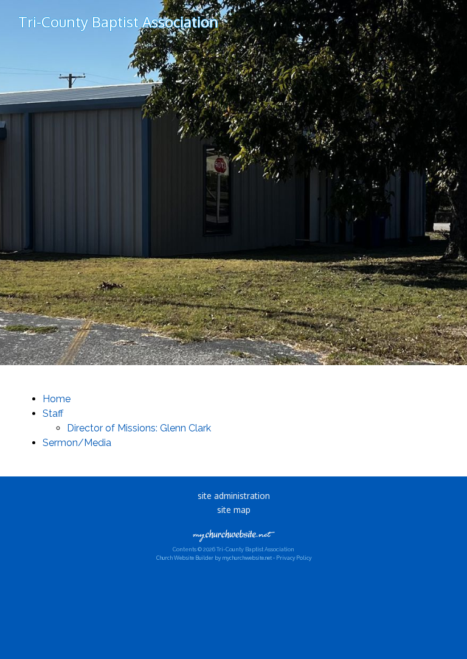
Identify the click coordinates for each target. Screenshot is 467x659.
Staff (53, 413)
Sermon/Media (77, 442)
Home (57, 399)
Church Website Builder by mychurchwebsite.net (214, 557)
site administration (234, 495)
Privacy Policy (293, 557)
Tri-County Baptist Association (118, 21)
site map (234, 509)
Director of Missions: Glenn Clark (139, 428)
